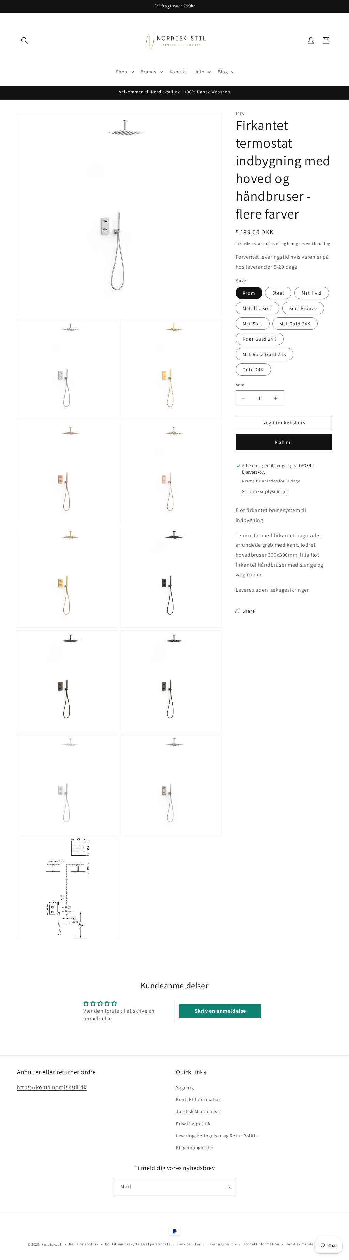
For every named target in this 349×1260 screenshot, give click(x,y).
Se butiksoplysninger (265, 491)
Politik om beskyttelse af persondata (138, 1244)
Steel (278, 293)
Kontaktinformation (261, 1244)
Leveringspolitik (222, 1244)
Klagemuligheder (195, 1147)
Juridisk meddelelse (303, 1244)
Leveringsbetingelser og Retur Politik (217, 1135)
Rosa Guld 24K (259, 339)
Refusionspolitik (83, 1244)
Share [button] (248, 611)
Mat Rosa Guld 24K (264, 354)
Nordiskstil (51, 1244)
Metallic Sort (257, 308)
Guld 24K (253, 369)
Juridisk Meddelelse (198, 1111)
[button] (24, 40)
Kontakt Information (199, 1099)
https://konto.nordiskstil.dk (52, 1087)
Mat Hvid (312, 293)
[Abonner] (228, 1187)
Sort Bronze (303, 308)
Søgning (185, 1087)
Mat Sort (252, 323)
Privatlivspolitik (193, 1124)
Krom (249, 293)
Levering (277, 243)
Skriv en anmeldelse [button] (220, 1011)
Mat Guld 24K (294, 323)
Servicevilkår (189, 1244)
